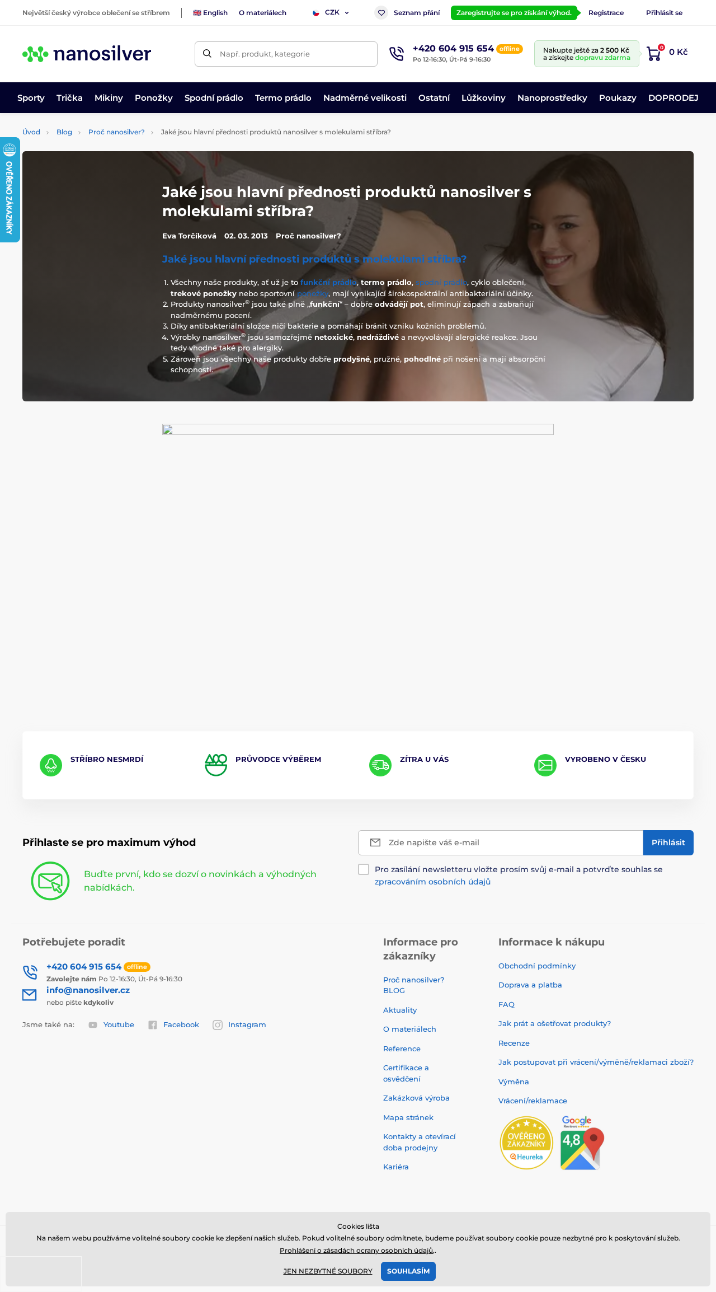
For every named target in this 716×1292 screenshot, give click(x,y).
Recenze (514, 1042)
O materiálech (262, 12)
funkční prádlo (328, 282)
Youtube (118, 1024)
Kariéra (396, 1166)
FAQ (506, 1004)
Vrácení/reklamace (532, 1100)
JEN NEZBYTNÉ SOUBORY (328, 1271)
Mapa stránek (408, 1117)
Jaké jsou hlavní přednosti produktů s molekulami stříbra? (314, 259)
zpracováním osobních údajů (433, 882)
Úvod (31, 132)
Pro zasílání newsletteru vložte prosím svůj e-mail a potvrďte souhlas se (519, 875)
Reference (402, 1048)
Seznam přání (417, 12)
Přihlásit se (664, 12)
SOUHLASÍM (408, 1271)
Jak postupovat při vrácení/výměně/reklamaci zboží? (596, 1061)
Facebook (181, 1024)
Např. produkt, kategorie (265, 53)
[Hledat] (207, 54)
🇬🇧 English (210, 12)
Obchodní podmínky (537, 965)
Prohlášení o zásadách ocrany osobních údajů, (357, 1250)
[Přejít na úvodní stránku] (86, 53)
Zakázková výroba (417, 1097)
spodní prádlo (441, 282)
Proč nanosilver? (116, 132)
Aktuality (400, 1009)
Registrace (606, 12)
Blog (64, 132)
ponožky (312, 293)
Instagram (247, 1024)
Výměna (513, 1081)
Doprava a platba (530, 984)
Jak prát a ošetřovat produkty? (554, 1023)
